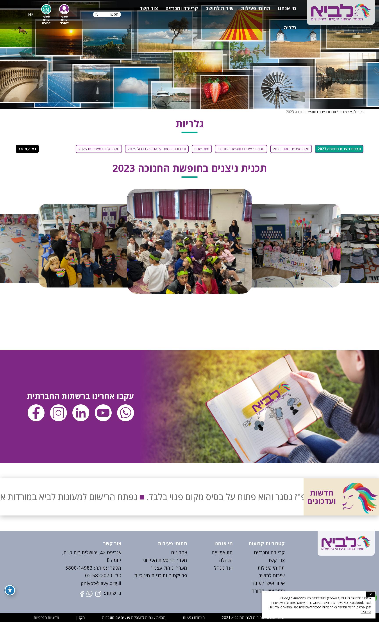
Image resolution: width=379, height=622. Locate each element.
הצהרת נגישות (194, 617)
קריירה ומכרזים (181, 8)
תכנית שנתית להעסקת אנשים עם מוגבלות (134, 617)
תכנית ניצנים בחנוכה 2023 (339, 148)
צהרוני (180, 552)
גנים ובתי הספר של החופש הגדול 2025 (157, 148)
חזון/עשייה (222, 552)
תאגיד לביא (357, 111)
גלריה (290, 27)
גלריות (343, 111)
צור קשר (149, 8)
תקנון (80, 617)
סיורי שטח (201, 148)
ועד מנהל (223, 567)
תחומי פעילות (255, 8)
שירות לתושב (220, 8)
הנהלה (226, 560)
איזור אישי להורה (268, 590)
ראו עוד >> (27, 148)
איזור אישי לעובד (268, 583)
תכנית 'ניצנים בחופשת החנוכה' (241, 148)
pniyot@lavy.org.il (101, 583)
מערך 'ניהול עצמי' (169, 567)
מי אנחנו (287, 8)
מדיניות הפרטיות (46, 617)
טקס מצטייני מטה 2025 (291, 148)
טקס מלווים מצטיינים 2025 (98, 148)
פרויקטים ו (176, 575)
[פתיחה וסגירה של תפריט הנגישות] (10, 590)
